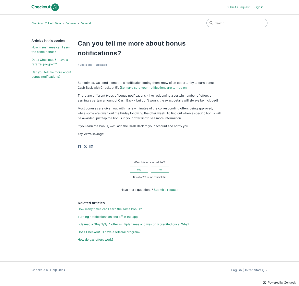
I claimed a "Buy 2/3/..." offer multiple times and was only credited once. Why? (133, 224)
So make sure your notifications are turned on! (154, 88)
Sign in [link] (258, 7)
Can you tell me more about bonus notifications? (51, 74)
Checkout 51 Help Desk (46, 23)
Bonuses (70, 23)
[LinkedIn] (91, 146)
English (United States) (248, 270)
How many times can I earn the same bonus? (51, 49)
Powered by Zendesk (282, 282)
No (160, 169)
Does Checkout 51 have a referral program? (50, 62)
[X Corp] (85, 146)
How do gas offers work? (95, 239)
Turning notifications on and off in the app (108, 217)
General (86, 23)
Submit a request (238, 7)
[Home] (45, 7)
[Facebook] (79, 146)
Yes (139, 169)
